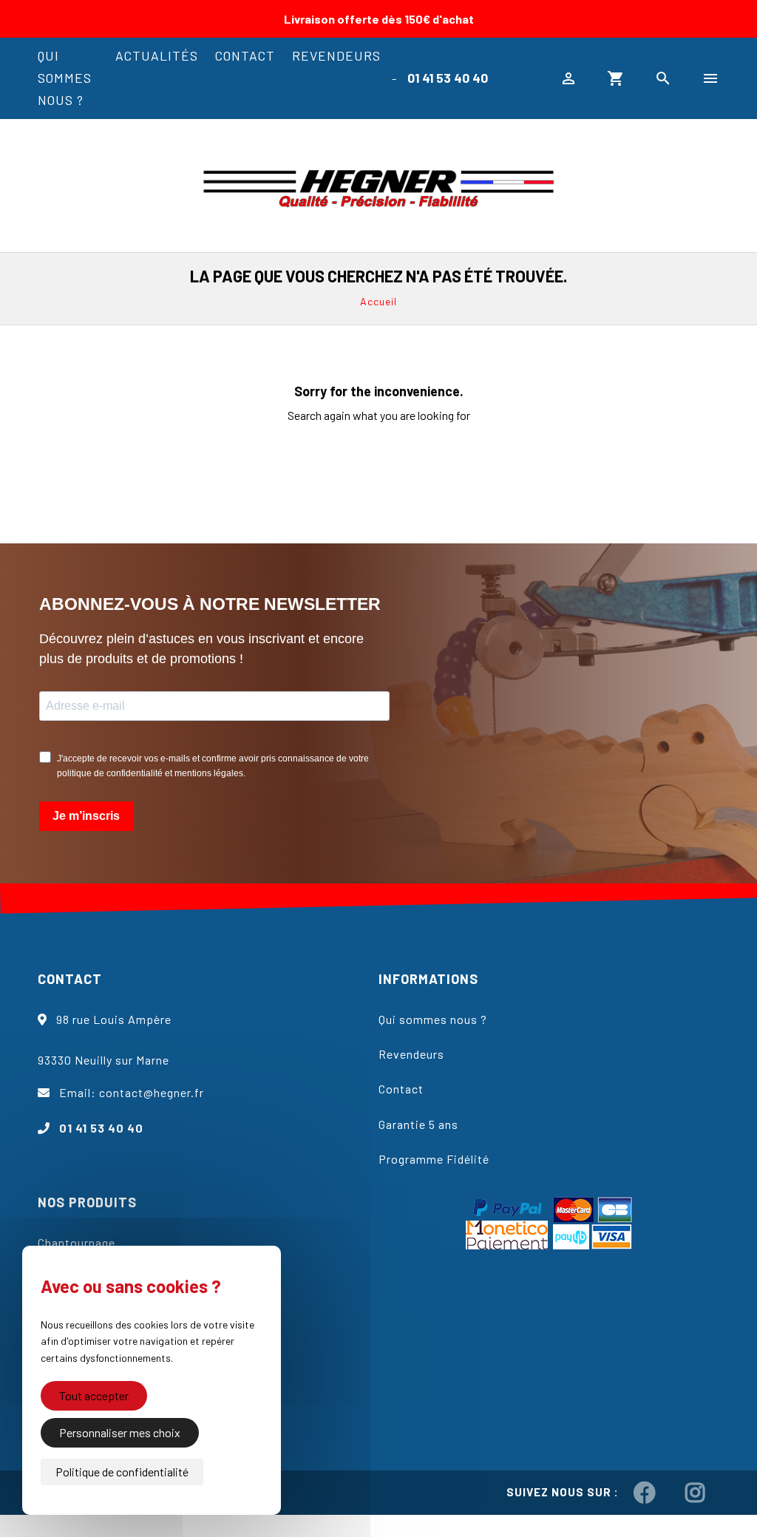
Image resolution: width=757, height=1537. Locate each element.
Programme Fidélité (433, 1159)
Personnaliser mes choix (119, 1432)
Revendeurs (336, 55)
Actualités (156, 55)
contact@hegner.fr (151, 1092)
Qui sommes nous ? (65, 77)
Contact (245, 55)
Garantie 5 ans (418, 1124)
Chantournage (76, 1242)
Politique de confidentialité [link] (122, 1472)
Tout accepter (94, 1395)
